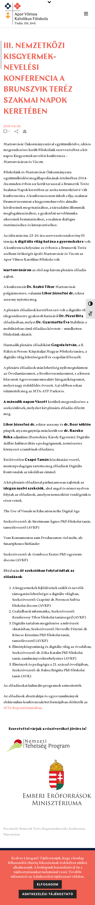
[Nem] (89, 877)
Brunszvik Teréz (30, 828)
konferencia (77, 828)
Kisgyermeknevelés (55, 828)
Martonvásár (11, 834)
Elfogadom (47, 884)
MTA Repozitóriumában (22, 708)
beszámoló (10, 828)
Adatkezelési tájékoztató (47, 894)
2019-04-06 (12, 126)
